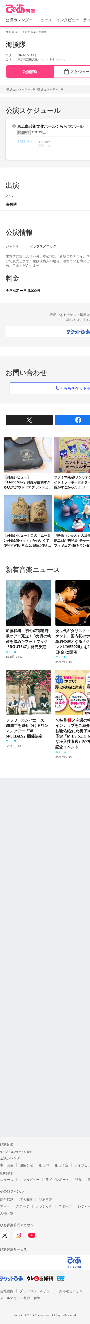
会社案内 (6, 1291)
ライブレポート (57, 1179)
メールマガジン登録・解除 (20, 1298)
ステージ (23, 1206)
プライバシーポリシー (36, 1291)
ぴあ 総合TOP (14, 32)
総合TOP (6, 1199)
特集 (78, 1179)
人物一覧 (6, 1213)
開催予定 (26, 1165)
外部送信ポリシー (72, 1291)
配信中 (44, 1165)
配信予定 (61, 1165)
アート (5, 1206)
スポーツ (65, 1206)
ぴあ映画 (26, 1199)
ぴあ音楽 (30, 32)
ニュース (44, 20)
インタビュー (67, 20)
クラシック (44, 1206)
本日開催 (6, 1165)
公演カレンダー (12, 1158)
